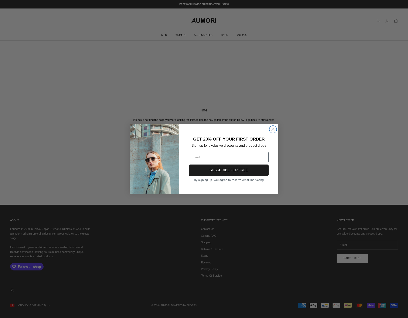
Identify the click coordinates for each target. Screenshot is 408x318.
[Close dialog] (273, 129)
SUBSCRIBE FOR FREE (229, 170)
